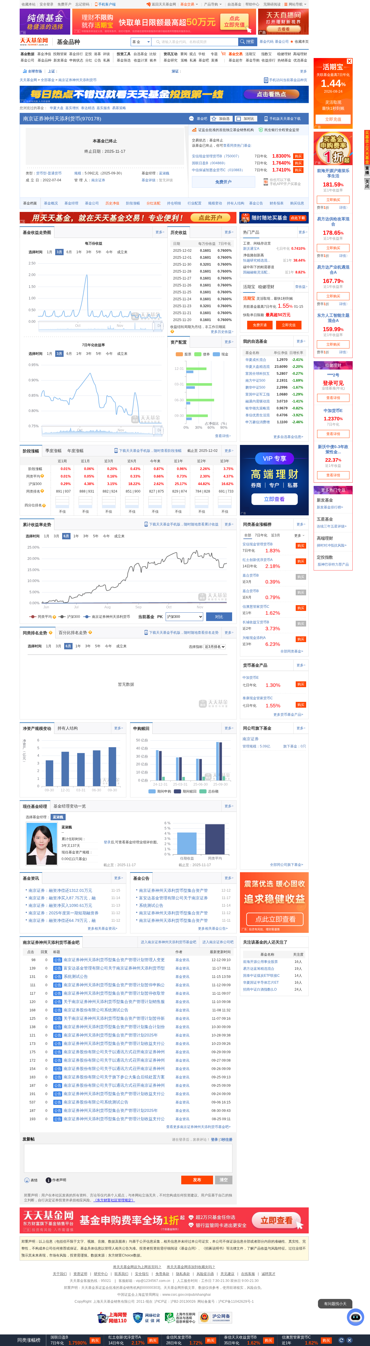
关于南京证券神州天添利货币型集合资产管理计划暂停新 (109, 1018)
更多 (303, 71)
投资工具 (124, 54)
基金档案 (30, 203)
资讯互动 (170, 54)
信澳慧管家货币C (256, 607)
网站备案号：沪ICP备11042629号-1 (225, 1302)
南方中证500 (255, 381)
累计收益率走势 (37, 524)
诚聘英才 (268, 1274)
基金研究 (170, 60)
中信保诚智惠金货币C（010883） (218, 170)
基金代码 (266, 42)
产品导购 (211, 4)
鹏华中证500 (255, 387)
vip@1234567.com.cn (153, 1281)
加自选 (224, 119)
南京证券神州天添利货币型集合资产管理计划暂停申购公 (109, 985)
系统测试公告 (71, 976)
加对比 (249, 119)
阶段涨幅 (133, 203)
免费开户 (64, 4)
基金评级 (149, 180)
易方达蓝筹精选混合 (258, 969)
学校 (201, 54)
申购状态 (76, 60)
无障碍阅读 (272, 4)
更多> (160, 232)
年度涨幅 (75, 450)
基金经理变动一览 (69, 806)
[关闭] (349, 1340)
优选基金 (300, 60)
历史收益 (179, 232)
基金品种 (68, 42)
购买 (298, 156)
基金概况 (51, 203)
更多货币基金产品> (288, 715)
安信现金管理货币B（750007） (216, 156)
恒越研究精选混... (256, 260)
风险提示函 (205, 1274)
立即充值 (289, 325)
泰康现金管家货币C (258, 698)
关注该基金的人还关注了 (265, 942)
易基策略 (119, 108)
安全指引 (142, 1274)
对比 (219, 616)
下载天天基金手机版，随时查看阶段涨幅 (150, 451)
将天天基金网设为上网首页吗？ (137, 1267)
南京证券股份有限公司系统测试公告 (91, 1010)
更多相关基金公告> (213, 928)
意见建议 (227, 1274)
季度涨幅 (53, 450)
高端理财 (300, 54)
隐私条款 (183, 1274)
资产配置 (179, 342)
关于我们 (60, 1274)
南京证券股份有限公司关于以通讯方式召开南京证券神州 (109, 1051)
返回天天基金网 (164, 4)
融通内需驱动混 (257, 401)
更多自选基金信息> (288, 437)
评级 (106, 54)
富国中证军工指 (257, 394)
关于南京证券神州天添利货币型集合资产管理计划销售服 (109, 1001)
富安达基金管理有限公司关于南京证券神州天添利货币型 (109, 968)
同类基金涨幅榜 (257, 524)
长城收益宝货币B (256, 622)
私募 (106, 60)
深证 (177, 71)
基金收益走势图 (37, 232)
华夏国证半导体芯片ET (261, 982)
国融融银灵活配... (256, 272)
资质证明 (80, 1274)
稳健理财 (284, 54)
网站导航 (296, 4)
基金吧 (204, 60)
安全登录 (46, 4)
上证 (51, 71)
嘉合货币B (251, 575)
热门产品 (251, 232)
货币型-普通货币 (49, 173)
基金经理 (71, 203)
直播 (214, 60)
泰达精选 (88, 108)
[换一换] (341, 1340)
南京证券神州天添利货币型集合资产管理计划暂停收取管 (109, 993)
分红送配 (153, 203)
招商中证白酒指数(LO (260, 989)
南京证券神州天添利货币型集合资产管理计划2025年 (106, 1035)
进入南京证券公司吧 (218, 942)
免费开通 (260, 325)
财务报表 (277, 203)
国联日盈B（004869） (209, 163)
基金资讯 (31, 878)
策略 (184, 60)
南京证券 (98, 180)
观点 (192, 54)
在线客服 (248, 1274)
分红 (88, 60)
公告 (97, 60)
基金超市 (236, 60)
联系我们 (121, 1274)
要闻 (183, 54)
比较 (152, 54)
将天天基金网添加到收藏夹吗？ (191, 1267)
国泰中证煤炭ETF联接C (261, 976)
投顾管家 (60, 54)
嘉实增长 (72, 108)
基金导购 (253, 60)
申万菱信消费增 (257, 422)
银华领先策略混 (257, 408)
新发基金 (60, 60)
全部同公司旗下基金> (286, 865)
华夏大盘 (57, 108)
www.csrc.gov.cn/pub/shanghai (186, 1295)
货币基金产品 (255, 665)
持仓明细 (174, 203)
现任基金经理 (35, 806)
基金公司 (282, 42)
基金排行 (76, 54)
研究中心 (101, 1274)
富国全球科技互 (257, 374)
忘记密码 (82, 4)
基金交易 (187, 4)
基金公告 (256, 203)
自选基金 (234, 4)
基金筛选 (124, 60)
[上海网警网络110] (112, 1317)
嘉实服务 (103, 108)
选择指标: (196, 647)
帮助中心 (252, 4)
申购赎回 (141, 728)
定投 (88, 54)
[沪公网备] (215, 1317)
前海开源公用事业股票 (260, 962)
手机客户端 (107, 4)
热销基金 (284, 60)
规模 (77, 173)
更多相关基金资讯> (102, 928)
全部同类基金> (291, 651)
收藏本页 (299, 42)
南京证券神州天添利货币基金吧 (51, 942)
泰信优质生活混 (257, 415)
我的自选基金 (255, 341)
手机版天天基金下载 (285, 119)
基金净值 (44, 54)
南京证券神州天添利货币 (77, 80)
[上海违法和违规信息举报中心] (180, 1317)
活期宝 (250, 54)
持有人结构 (235, 203)
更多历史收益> (222, 332)
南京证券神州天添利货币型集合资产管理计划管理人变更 (109, 959)
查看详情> (223, 436)
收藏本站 (29, 4)
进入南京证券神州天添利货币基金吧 (168, 942)
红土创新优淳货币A (258, 560)
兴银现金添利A (254, 638)
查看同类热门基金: (237, 145)
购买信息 (297, 203)
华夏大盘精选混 (257, 367)
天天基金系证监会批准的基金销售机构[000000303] (120, 1288)
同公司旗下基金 (257, 728)
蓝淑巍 (164, 173)
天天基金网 (28, 80)
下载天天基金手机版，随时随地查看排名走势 (184, 633)
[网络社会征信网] (146, 1317)
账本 (153, 60)
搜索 (247, 42)
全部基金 (48, 80)
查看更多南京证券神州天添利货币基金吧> (198, 1127)
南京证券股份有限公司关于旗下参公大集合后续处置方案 (109, 1077)
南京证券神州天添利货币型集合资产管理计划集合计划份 (109, 1026)
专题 (214, 54)
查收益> (301, 287)
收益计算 (141, 60)
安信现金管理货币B (258, 544)
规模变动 (215, 203)
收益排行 (268, 60)
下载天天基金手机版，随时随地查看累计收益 (184, 524)
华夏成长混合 (255, 360)
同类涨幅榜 (28, 1340)
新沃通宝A (251, 249)
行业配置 (194, 203)
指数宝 (266, 54)
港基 (97, 54)
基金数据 (27, 54)
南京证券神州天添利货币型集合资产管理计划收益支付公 (109, 1043)
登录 (107, 842)
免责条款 (162, 1274)
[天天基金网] (36, 42)
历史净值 (112, 203)
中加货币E (251, 678)
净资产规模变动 (37, 728)
